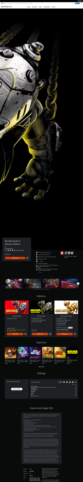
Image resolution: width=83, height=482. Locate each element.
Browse (53, 6)
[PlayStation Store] (7, 7)
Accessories (21, 3)
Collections (34, 6)
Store (5, 3)
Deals (40, 6)
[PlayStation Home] (2, 3)
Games (12, 3)
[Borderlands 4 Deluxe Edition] (14, 283)
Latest (28, 6)
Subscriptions (47, 6)
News (26, 3)
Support (30, 3)
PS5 (8, 3)
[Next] (78, 283)
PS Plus (16, 3)
